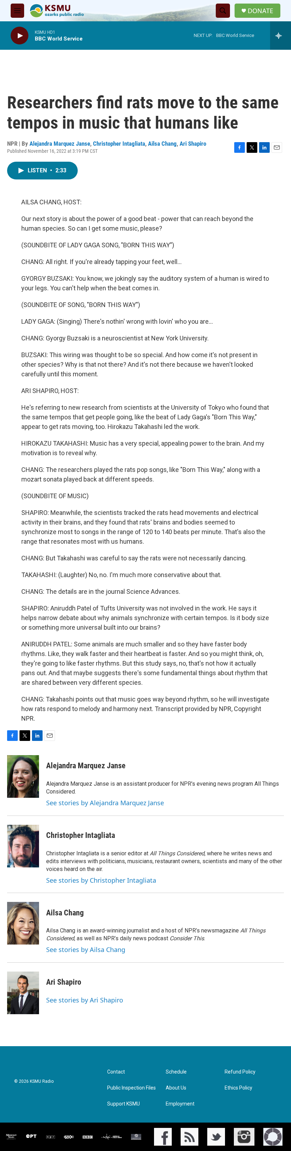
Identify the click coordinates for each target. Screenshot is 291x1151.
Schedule (176, 1072)
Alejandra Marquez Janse (59, 143)
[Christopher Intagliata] (23, 846)
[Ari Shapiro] (23, 993)
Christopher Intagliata (119, 143)
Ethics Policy (238, 1088)
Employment (180, 1104)
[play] (19, 36)
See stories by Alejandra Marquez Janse (105, 802)
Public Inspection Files (131, 1088)
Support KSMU (123, 1104)
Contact (116, 1072)
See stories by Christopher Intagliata (101, 880)
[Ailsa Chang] (23, 923)
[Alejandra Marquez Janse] (23, 776)
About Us (176, 1088)
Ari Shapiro (193, 143)
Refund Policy (240, 1072)
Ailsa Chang (162, 143)
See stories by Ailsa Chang (85, 949)
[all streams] (280, 35)
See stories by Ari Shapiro (84, 1000)
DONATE (260, 11)
